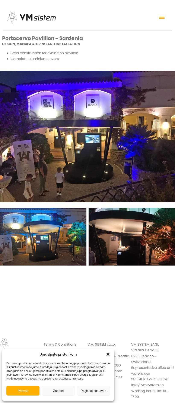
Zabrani (58, 391)
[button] (108, 354)
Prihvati (23, 391)
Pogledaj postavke (93, 391)
